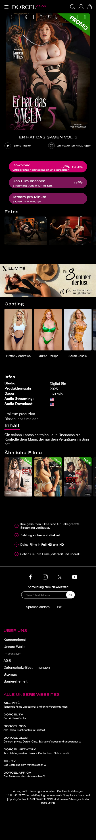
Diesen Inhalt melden (21, 419)
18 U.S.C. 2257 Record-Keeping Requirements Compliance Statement (48, 795)
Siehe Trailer (22, 145)
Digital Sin (58, 384)
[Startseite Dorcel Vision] (29, 6)
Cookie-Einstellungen (70, 791)
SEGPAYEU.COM (42, 799)
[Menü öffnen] (5, 4)
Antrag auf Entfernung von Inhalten (34, 791)
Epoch (12, 799)
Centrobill (23, 799)
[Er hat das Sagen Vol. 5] (48, 71)
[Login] (81, 6)
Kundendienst (15, 640)
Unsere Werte (14, 647)
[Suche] (72, 6)
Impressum (12, 653)
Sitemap (10, 674)
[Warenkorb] (89, 6)
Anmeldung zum (48, 587)
